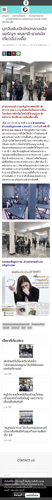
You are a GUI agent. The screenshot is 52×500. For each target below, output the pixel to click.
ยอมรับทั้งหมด (32, 495)
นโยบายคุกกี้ (19, 490)
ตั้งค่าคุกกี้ (18, 495)
